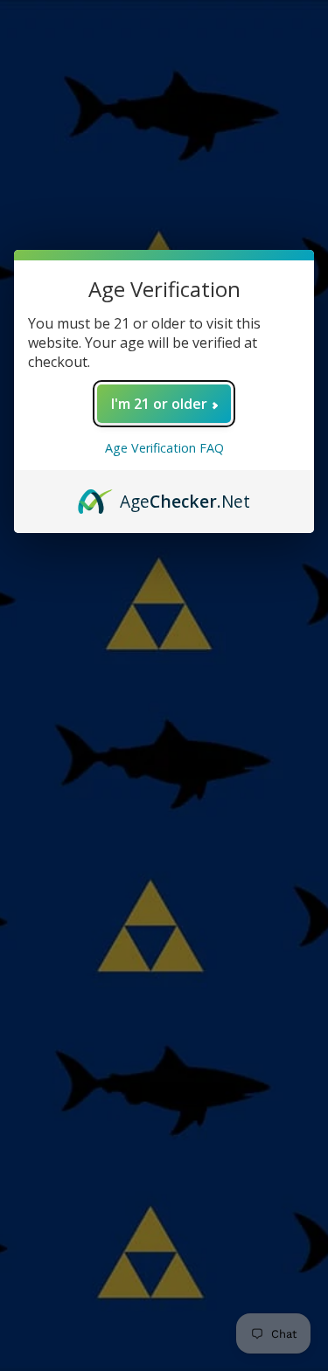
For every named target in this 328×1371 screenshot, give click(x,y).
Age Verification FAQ (164, 448)
